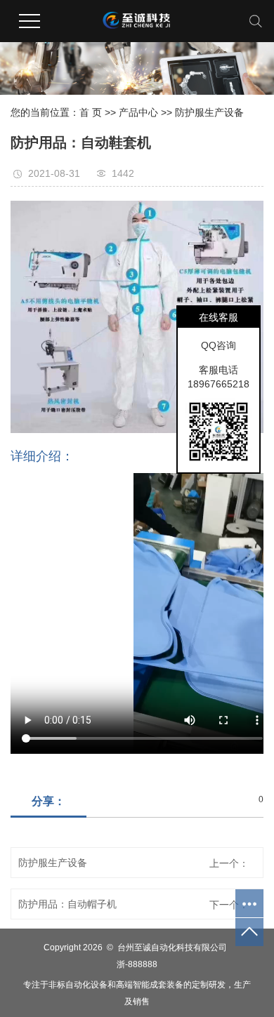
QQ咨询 (218, 345)
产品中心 (138, 112)
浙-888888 (137, 964)
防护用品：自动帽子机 (67, 904)
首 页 (90, 112)
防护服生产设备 (209, 112)
